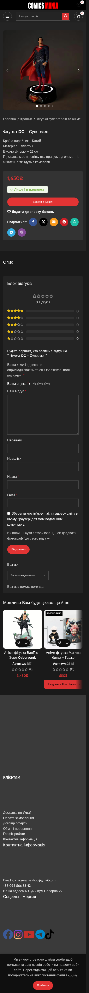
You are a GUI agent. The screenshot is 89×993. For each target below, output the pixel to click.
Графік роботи (14, 834)
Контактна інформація (20, 839)
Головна (9, 119)
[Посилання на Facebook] (33, 222)
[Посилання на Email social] (54, 222)
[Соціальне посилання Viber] (22, 232)
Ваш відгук (16, 391)
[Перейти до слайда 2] (41, 106)
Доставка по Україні (18, 813)
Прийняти (43, 985)
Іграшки (26, 119)
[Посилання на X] (43, 222)
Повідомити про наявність (63, 684)
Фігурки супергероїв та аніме (58, 119)
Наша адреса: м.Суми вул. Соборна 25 (32, 891)
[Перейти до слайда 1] (37, 106)
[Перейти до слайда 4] (49, 106)
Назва (13, 477)
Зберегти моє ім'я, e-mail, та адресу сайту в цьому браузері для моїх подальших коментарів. (42, 519)
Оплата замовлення (18, 818)
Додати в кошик (43, 201)
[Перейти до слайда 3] (45, 106)
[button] (7, 70)
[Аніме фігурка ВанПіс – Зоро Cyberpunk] (22, 629)
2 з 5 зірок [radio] (38, 383)
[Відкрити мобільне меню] (7, 16)
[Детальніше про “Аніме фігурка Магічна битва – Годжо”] (59, 643)
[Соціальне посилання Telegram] (11, 232)
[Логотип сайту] (43, 5)
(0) (31, 669)
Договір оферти (15, 823)
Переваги (14, 440)
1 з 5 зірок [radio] (34, 383)
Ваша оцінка (18, 383)
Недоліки (14, 459)
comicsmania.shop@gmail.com (33, 880)
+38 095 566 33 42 (17, 886)
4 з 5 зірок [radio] (45, 383)
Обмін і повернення (18, 829)
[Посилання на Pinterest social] (64, 222)
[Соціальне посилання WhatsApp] (74, 222)
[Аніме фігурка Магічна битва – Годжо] (63, 629)
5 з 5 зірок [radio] (49, 383)
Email (12, 495)
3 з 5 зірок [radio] (41, 383)
